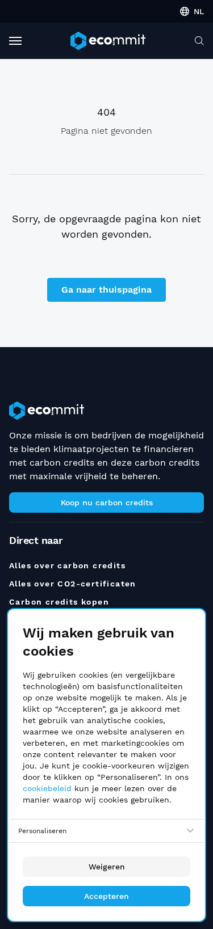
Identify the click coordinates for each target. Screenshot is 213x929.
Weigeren (107, 866)
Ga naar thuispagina (106, 289)
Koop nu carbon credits (107, 502)
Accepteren (106, 896)
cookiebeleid (47, 788)
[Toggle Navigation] (15, 40)
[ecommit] (107, 41)
